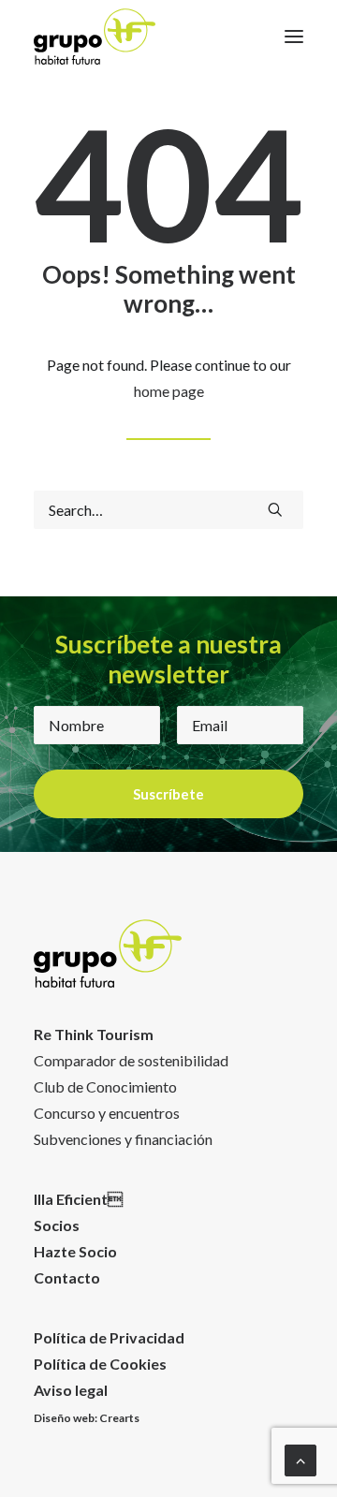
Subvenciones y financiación (123, 1139)
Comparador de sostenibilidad (131, 1060)
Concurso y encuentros (107, 1113)
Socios (57, 1225)
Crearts (119, 1418)
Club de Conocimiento (105, 1086)
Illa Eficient (78, 1199)
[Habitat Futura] (94, 36)
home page (169, 391)
